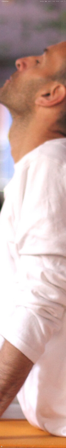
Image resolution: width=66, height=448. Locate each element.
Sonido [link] (54, 1)
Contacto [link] (61, 1)
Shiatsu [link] (49, 1)
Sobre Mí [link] (57, 1)
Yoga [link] (46, 1)
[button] (65, 1)
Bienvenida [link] (42, 1)
